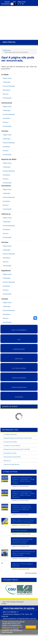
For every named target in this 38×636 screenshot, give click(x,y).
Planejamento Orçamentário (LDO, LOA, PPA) (16, 449)
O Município (6, 82)
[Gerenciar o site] (35, 602)
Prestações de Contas (9, 453)
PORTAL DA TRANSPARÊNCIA (19, 330)
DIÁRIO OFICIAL (19, 358)
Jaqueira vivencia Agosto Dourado (22, 565)
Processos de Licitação (10, 442)
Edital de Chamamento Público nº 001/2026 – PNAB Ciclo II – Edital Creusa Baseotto (23, 494)
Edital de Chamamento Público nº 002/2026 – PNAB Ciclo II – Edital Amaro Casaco (23, 480)
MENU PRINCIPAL (9, 42)
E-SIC (19, 339)
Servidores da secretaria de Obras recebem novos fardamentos (23, 553)
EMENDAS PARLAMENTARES (19, 387)
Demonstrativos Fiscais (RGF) (12, 457)
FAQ (14, 2)
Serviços (5, 94)
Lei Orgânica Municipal (10, 434)
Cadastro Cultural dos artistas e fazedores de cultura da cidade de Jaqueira (21, 508)
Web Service (7, 460)
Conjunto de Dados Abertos (11, 464)
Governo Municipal (9, 86)
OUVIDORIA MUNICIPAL (19, 349)
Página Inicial (6, 50)
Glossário (7, 2)
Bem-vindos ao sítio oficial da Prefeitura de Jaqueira (23, 521)
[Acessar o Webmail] (32, 602)
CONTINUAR (31, 627)
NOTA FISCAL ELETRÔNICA (19, 368)
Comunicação (7, 98)
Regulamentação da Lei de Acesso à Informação (17, 438)
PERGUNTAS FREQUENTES (19, 378)
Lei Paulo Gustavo (19, 530)
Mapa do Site (22, 2)
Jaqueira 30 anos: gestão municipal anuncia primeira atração (22, 541)
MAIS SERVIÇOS (19, 397)
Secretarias (6, 90)
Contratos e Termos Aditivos (11, 445)
